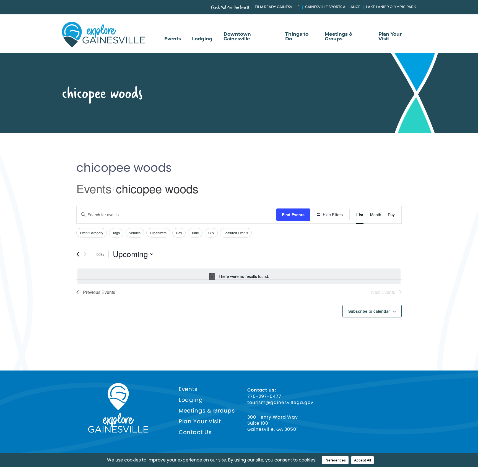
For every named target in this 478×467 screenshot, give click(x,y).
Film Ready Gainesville (277, 7)
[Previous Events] (77, 254)
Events (172, 39)
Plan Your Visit (390, 36)
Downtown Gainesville (237, 36)
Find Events (293, 214)
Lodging (202, 39)
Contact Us (195, 432)
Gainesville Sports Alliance (332, 7)
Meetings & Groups (338, 36)
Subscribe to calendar (369, 311)
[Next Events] (85, 254)
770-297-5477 (264, 396)
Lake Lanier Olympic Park (391, 7)
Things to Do (296, 36)
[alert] (239, 276)
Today (99, 254)
